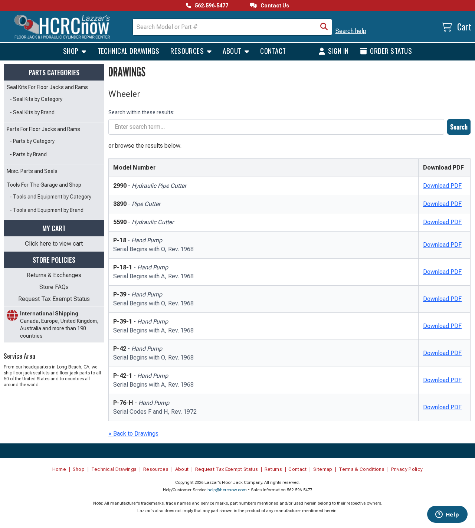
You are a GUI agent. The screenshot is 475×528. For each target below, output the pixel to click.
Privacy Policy (407, 469)
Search (459, 126)
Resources (188, 50)
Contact (273, 50)
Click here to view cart (54, 243)
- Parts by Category (32, 141)
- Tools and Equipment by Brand (46, 210)
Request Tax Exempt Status (54, 298)
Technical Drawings (129, 50)
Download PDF (442, 185)
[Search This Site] (324, 27)
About (233, 50)
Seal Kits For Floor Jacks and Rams (47, 87)
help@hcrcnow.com (227, 490)
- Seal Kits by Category (36, 99)
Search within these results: (141, 112)
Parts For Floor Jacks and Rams (43, 129)
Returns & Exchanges (54, 275)
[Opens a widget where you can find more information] (447, 515)
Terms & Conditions (361, 469)
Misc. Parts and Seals (32, 171)
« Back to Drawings (133, 433)
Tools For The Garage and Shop (44, 185)
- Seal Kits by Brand (32, 112)
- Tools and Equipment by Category (50, 197)
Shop (71, 50)
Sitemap (322, 469)
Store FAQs (54, 287)
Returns (273, 469)
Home (59, 469)
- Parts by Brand (28, 154)
